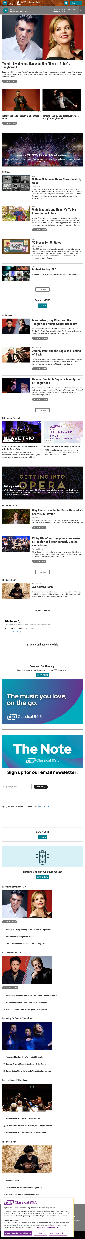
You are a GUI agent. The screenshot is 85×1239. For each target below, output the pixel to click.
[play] (5, 10)
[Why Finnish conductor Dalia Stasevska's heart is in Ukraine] (16, 516)
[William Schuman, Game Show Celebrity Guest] (16, 183)
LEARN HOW (42, 877)
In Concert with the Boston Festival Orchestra (23, 1119)
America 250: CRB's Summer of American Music (42, 155)
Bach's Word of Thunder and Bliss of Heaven (22, 1194)
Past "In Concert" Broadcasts (15, 1080)
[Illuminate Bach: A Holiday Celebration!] (63, 432)
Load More (42, 289)
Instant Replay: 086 (44, 269)
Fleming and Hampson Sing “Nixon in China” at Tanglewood (28, 930)
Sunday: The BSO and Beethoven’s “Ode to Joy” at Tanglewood (60, 117)
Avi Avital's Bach (42, 587)
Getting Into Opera (14, 486)
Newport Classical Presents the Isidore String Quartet (26, 1064)
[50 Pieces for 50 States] (16, 246)
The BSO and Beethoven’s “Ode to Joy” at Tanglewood (26, 944)
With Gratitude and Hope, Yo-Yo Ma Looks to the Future (54, 211)
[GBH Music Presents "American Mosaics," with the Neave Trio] (21, 432)
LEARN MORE (42, 675)
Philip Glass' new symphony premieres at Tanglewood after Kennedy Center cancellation (56, 541)
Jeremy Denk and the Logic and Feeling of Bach (56, 352)
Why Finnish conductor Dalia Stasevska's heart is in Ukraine (57, 512)
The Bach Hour (36, 348)
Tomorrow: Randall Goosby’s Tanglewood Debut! (20, 117)
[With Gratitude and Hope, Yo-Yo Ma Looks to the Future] (16, 213)
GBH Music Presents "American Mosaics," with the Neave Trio (21, 447)
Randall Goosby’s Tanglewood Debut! (20, 937)
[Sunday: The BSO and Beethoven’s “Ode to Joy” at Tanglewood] (61, 100)
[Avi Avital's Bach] (16, 591)
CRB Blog (6, 172)
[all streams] (82, 10)
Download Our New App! (42, 666)
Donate (76, 3)
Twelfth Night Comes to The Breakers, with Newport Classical (29, 1126)
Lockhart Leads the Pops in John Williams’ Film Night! (26, 1002)
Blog (33, 176)
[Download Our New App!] (42, 701)
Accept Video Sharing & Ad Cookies (18, 1233)
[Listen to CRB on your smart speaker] (42, 856)
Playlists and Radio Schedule (42, 644)
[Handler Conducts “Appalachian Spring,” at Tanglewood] (16, 385)
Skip (40, 1233)
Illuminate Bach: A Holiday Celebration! (62, 446)
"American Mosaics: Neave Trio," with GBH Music (24, 1057)
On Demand (7, 315)
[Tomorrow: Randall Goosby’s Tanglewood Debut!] (21, 100)
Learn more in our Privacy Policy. (49, 1227)
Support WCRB (42, 300)
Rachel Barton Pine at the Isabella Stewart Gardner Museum (28, 1071)
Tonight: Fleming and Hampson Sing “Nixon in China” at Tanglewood (36, 65)
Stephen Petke (36, 186)
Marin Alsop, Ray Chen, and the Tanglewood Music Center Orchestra (54, 322)
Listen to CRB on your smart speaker (42, 871)
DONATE (42, 305)
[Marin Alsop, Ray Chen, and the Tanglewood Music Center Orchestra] (16, 326)
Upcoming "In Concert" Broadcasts (18, 1018)
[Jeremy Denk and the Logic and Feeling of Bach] (16, 355)
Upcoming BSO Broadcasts (14, 886)
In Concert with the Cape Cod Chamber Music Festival (26, 1133)
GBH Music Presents (11, 418)
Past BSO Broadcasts (11, 952)
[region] (37, 1217)
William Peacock (37, 246)
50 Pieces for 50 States (46, 242)
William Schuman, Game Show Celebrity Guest (57, 181)
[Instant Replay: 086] (16, 273)
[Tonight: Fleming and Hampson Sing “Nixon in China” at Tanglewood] (42, 37)
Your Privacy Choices (57, 1233)
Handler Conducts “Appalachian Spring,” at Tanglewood (57, 381)
